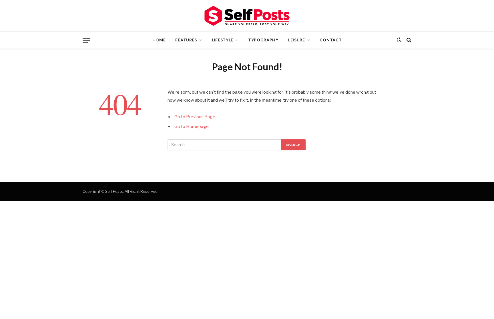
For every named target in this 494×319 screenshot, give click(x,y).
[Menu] (86, 40)
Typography (263, 39)
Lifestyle (222, 39)
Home (159, 39)
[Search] (408, 40)
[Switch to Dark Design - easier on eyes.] (399, 40)
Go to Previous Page (194, 116)
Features (186, 39)
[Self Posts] (247, 16)
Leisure (296, 39)
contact (331, 39)
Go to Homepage (191, 126)
